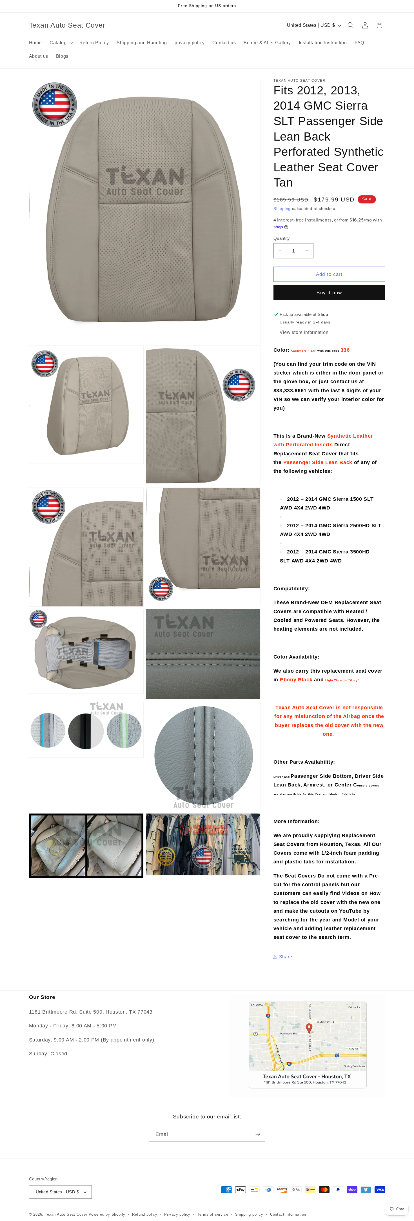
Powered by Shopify (107, 1214)
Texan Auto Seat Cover (66, 1214)
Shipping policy (249, 1214)
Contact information (288, 1214)
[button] (60, 42)
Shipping (282, 209)
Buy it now (329, 292)
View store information (304, 331)
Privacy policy (177, 1214)
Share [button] (285, 956)
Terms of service (212, 1214)
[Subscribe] (258, 1134)
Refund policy (144, 1214)
